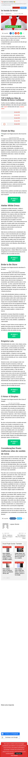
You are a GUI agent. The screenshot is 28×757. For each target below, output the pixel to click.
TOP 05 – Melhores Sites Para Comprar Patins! (7, 537)
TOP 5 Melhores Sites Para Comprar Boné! (20, 537)
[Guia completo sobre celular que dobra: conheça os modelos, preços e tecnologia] (20, 564)
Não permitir (16, 7)
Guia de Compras (7, 547)
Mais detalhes (14, 755)
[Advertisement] (14, 642)
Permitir (23, 7)
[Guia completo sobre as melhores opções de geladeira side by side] (8, 564)
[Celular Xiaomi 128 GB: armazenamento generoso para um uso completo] (20, 549)
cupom (5, 106)
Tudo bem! (18, 753)
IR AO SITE (17, 112)
